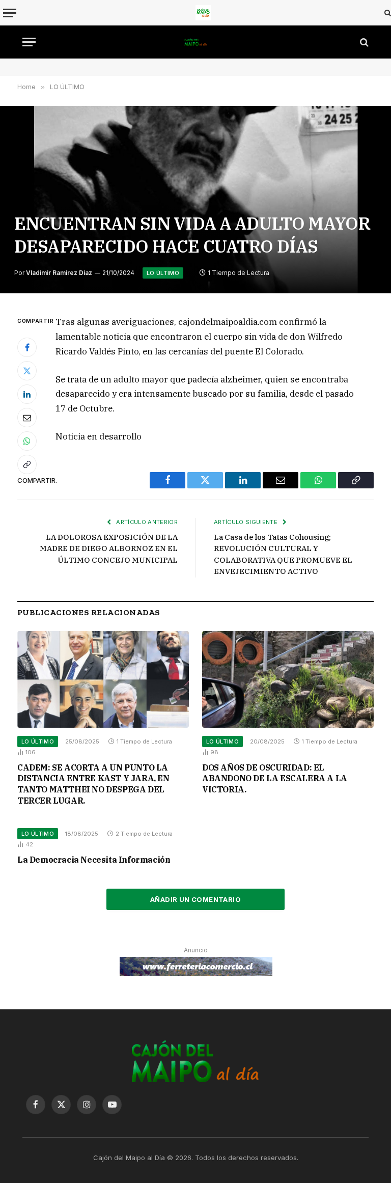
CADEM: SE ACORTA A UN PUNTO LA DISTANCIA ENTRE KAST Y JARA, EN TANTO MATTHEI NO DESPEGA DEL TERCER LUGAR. (93, 784)
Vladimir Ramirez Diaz (59, 273)
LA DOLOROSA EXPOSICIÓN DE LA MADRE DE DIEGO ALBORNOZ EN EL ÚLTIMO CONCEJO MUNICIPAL (109, 548)
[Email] (27, 417)
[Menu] (9, 13)
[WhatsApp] (27, 441)
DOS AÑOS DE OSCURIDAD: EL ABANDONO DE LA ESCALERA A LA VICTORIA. (274, 778)
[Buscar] (386, 13)
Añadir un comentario (195, 899)
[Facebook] (27, 347)
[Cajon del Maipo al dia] (203, 12)
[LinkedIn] (27, 394)
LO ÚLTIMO (163, 273)
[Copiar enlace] (27, 464)
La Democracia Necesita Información (93, 860)
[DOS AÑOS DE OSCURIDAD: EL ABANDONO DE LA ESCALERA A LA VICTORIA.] (288, 679)
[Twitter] (27, 370)
